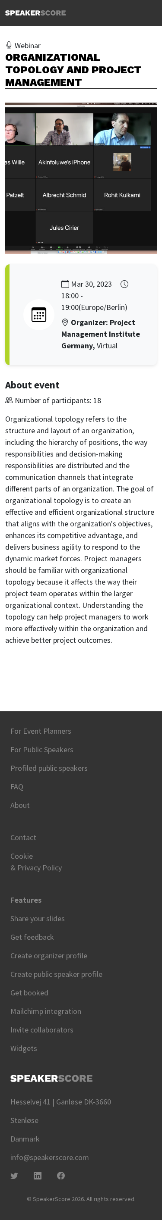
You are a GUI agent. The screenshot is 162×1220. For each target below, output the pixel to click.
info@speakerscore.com (49, 1157)
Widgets (23, 1048)
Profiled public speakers (49, 768)
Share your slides (37, 918)
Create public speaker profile (56, 974)
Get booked (29, 993)
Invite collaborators (41, 1030)
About (20, 805)
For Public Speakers (41, 749)
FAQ (16, 786)
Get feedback (32, 937)
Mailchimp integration (45, 1011)
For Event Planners (40, 731)
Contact (23, 837)
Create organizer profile (48, 955)
